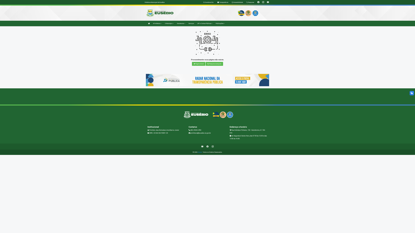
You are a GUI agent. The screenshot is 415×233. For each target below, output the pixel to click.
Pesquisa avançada (215, 64)
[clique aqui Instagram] (213, 146)
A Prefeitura (157, 23)
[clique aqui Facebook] (207, 146)
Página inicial (199, 64)
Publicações (220, 23)
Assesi (200, 152)
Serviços (191, 23)
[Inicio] (149, 23)
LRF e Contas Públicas (204, 23)
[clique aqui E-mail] (202, 146)
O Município (169, 23)
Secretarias (180, 23)
